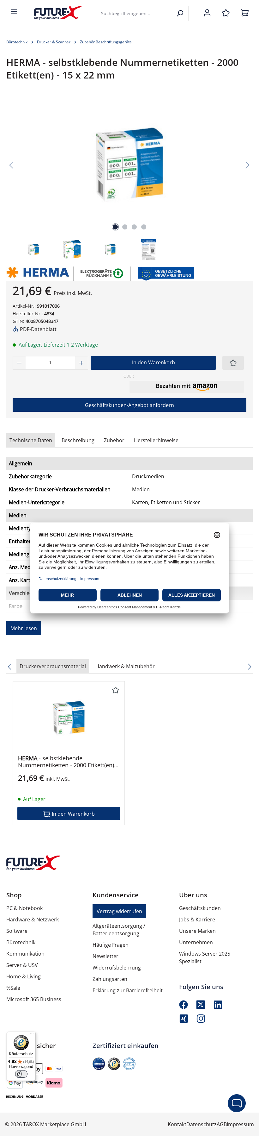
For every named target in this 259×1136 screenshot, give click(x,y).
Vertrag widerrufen (119, 911)
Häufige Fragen (111, 944)
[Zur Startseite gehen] (53, 13)
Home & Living (23, 976)
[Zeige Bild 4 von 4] (143, 226)
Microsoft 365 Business (33, 999)
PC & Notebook (24, 908)
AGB (222, 1124)
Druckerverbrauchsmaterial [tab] (53, 666)
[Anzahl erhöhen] (81, 363)
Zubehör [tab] (114, 440)
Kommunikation (25, 953)
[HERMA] (37, 274)
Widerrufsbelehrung (117, 967)
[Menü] (13, 12)
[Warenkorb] (245, 13)
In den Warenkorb (153, 362)
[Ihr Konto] (207, 13)
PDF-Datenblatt (38, 329)
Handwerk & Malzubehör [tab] (125, 666)
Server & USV (22, 965)
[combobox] (134, 13)
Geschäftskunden (200, 908)
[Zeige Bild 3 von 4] (134, 226)
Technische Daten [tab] (30, 440)
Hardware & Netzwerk (32, 919)
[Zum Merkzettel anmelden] (233, 363)
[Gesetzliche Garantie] (165, 272)
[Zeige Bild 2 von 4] (124, 226)
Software (16, 930)
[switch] (21, 1074)
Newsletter (105, 956)
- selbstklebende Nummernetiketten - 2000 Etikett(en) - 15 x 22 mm (67, 762)
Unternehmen (196, 942)
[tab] (78, 440)
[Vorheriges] (11, 164)
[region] (129, 179)
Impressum (240, 1124)
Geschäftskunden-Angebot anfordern (129, 405)
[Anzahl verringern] (19, 363)
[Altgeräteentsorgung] (102, 272)
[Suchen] (180, 13)
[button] (187, 386)
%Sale (13, 987)
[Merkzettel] (225, 13)
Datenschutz (201, 1124)
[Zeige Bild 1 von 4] (115, 226)
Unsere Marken (197, 930)
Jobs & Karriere (197, 919)
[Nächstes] (247, 164)
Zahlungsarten (110, 979)
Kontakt (177, 1124)
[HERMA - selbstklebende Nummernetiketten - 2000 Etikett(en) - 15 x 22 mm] (68, 718)
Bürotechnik (20, 942)
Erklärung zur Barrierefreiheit (128, 990)
